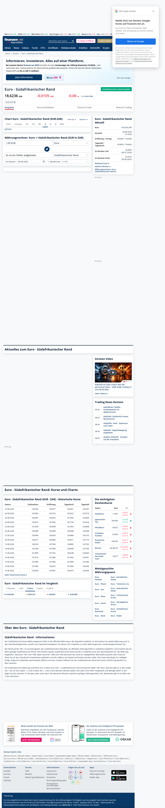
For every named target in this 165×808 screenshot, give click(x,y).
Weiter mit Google (135, 41)
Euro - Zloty (100, 596)
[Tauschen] (47, 149)
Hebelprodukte (68, 48)
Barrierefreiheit (53, 789)
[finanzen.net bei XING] (81, 777)
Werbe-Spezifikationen (35, 777)
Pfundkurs (99, 527)
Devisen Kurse (10, 756)
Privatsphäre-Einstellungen (53, 785)
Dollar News (37, 756)
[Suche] (73, 41)
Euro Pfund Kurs (106, 758)
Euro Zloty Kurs (24, 761)
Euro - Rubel (116, 616)
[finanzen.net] (14, 39)
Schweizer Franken (99, 534)
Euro (98, 34)
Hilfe (27, 771)
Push (8, 124)
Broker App (94, 777)
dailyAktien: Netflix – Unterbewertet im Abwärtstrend (112, 409)
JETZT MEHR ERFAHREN (98, 740)
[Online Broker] (14, 42)
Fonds (35, 48)
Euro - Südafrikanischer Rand (32, 53)
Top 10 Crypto (54, 34)
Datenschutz (52, 774)
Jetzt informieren (24, 77)
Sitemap (7, 781)
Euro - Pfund (100, 584)
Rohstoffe (95, 48)
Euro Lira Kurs (10, 758)
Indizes (25, 48)
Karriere (7, 774)
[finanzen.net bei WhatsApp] (73, 782)
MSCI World (35, 34)
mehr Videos (100, 393)
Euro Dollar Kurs (56, 758)
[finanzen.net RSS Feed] (78, 782)
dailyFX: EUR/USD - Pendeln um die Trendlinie (115, 438)
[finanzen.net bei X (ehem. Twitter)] (70, 777)
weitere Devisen (102, 166)
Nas (69, 34)
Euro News (49, 756)
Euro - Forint (100, 603)
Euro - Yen (99, 589)
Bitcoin (84, 34)
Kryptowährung (85, 761)
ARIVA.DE (66, 805)
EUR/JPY (52, 594)
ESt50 (20, 34)
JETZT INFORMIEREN (31, 740)
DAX (6, 34)
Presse (6, 777)
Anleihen (83, 48)
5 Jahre (40, 588)
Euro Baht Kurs (122, 758)
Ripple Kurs (92, 758)
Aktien (8, 48)
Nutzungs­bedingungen (57, 781)
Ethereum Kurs (110, 756)
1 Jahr (20, 588)
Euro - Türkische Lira (120, 584)
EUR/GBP (74, 594)
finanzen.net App (97, 771)
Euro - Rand (100, 616)
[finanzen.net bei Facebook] (75, 772)
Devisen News (24, 756)
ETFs (43, 48)
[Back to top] (128, 805)
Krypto (106, 48)
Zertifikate (53, 48)
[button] (86, 41)
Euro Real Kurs (100, 761)
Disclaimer (51, 777)
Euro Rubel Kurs (55, 761)
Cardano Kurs (9, 761)
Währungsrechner (97, 774)
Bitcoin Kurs (97, 756)
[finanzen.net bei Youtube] (81, 772)
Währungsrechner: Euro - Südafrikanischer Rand (106, 170)
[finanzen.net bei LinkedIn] (75, 777)
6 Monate (10, 588)
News (16, 48)
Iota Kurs (69, 758)
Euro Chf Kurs (70, 761)
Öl (111, 34)
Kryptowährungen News (66, 756)
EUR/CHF (31, 594)
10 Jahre (49, 588)
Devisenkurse (41, 758)
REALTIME (89, 96)
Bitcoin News (84, 756)
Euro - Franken (98, 578)
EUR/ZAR (10, 594)
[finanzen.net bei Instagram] (70, 772)
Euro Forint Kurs (39, 761)
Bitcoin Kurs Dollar (26, 758)
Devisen (16, 53)
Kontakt (7, 771)
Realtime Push (101, 163)
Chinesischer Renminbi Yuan (100, 556)
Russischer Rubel (99, 541)
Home (7, 53)
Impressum (51, 771)
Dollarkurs (99, 514)
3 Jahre (30, 588)
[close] (153, 11)
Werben (28, 774)
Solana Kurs (80, 758)
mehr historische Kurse (15, 575)
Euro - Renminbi (99, 610)
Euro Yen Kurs (114, 761)
